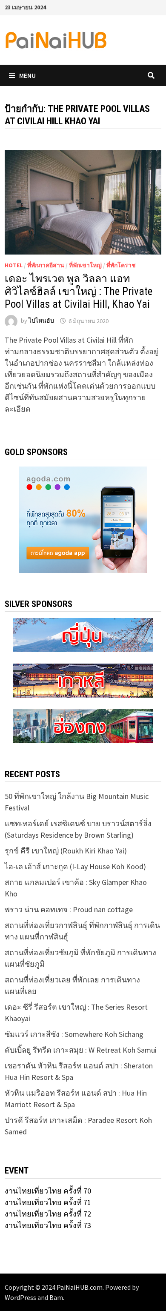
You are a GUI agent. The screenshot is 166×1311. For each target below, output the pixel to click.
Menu (27, 75)
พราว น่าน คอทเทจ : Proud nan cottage (69, 909)
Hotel (14, 265)
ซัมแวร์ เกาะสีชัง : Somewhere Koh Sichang (74, 1034)
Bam (56, 1297)
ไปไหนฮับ (41, 321)
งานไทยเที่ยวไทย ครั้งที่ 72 (48, 1214)
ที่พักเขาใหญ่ (85, 265)
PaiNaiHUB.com (80, 1287)
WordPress (20, 1297)
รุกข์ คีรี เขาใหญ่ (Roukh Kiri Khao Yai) (66, 851)
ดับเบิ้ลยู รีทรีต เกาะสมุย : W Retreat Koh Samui (81, 1050)
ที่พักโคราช (121, 265)
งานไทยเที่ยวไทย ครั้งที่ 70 (48, 1191)
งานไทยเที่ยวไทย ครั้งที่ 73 (48, 1225)
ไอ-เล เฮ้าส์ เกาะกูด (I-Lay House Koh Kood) (75, 866)
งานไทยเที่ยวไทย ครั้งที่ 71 (48, 1202)
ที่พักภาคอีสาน (45, 265)
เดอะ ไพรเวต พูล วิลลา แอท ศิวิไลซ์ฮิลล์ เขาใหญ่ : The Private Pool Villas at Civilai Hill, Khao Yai (78, 291)
